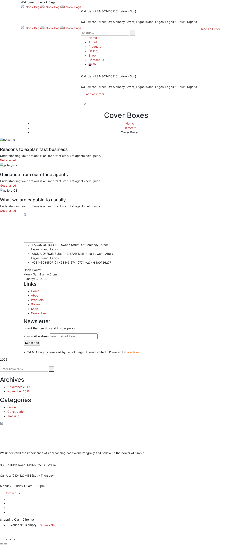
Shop (34, 309)
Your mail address (36, 336)
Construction (16, 411)
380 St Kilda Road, (13, 465)
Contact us (38, 313)
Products (37, 300)
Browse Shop (49, 525)
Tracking (13, 416)
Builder (12, 407)
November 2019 (18, 387)
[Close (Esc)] (13, 539)
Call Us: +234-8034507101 (100, 11)
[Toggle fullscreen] (5, 539)
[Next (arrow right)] (5, 543)
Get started (8, 160)
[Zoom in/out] (1, 539)
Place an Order (94, 94)
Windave (133, 352)
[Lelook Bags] (31, 6)
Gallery (36, 304)
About (35, 295)
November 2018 (18, 391)
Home (130, 123)
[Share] (9, 539)
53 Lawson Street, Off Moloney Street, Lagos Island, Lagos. (122, 22)
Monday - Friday (11, 486)
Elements (129, 128)
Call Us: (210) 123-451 (15, 475)
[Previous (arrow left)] (1, 543)
